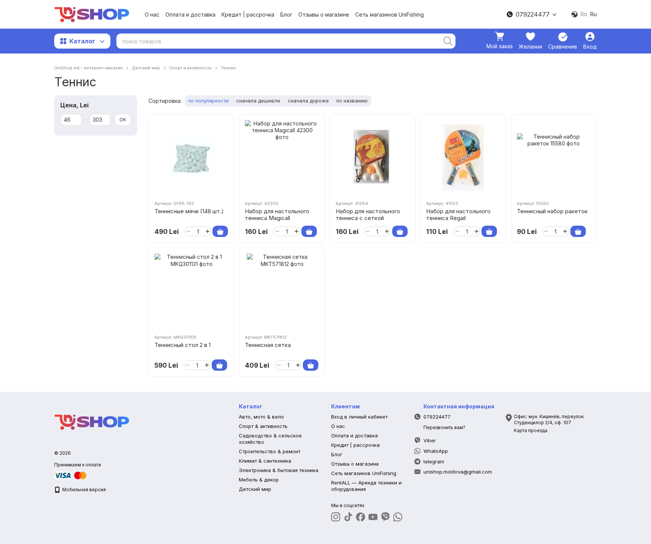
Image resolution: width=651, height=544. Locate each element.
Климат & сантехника (265, 461)
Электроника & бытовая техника (278, 470)
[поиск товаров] (447, 41)
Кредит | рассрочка (248, 14)
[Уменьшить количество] (188, 231)
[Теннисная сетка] (282, 290)
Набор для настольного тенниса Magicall (277, 215)
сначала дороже (308, 101)
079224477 (533, 14)
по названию (352, 101)
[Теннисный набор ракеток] (554, 157)
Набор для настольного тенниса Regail (458, 215)
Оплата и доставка (190, 14)
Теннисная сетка (268, 344)
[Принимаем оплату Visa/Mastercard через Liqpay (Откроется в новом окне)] (70, 475)
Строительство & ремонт (269, 451)
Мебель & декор (259, 480)
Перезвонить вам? (444, 427)
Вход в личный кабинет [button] (359, 417)
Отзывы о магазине (323, 14)
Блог (286, 14)
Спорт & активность (263, 426)
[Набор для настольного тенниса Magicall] (282, 157)
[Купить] (220, 231)
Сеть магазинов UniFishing (389, 14)
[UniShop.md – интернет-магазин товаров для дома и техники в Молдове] (92, 421)
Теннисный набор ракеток (552, 211)
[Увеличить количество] (207, 231)
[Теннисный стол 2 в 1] (191, 290)
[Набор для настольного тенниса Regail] (463, 157)
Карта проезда (530, 430)
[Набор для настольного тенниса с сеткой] (373, 157)
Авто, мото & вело (261, 417)
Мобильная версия (83, 489)
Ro (584, 14)
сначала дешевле (258, 101)
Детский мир (255, 489)
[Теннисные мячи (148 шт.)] (191, 157)
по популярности (208, 101)
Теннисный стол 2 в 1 (182, 344)
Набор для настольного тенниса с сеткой (368, 215)
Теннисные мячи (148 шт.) (189, 211)
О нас (152, 14)
